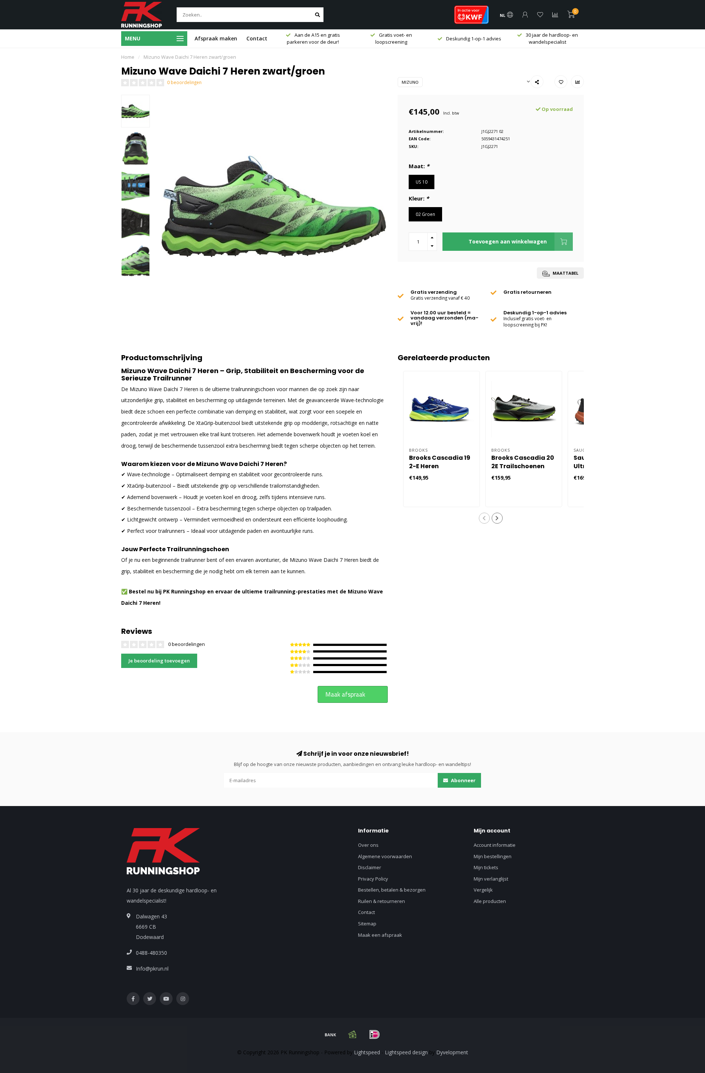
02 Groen (425, 214)
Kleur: (419, 198)
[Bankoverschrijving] (330, 1034)
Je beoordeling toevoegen (159, 660)
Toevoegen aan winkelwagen (508, 241)
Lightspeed (367, 1052)
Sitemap (367, 923)
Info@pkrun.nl (152, 968)
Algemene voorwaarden (385, 856)
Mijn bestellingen (492, 856)
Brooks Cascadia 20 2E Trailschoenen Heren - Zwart (522, 466)
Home (127, 57)
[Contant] (352, 1034)
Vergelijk (483, 889)
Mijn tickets (486, 867)
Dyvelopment (452, 1052)
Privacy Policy (373, 878)
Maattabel (565, 273)
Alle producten (490, 901)
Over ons (368, 845)
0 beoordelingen (184, 82)
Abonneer (463, 780)
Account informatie (495, 845)
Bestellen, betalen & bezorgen (392, 889)
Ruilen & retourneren (381, 901)
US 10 (421, 182)
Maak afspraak (345, 694)
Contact (256, 38)
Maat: (419, 166)
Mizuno (410, 82)
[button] (484, 518)
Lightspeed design (406, 1052)
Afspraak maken (216, 38)
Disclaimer (369, 867)
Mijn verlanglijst (491, 878)
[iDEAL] (374, 1034)
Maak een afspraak (380, 935)
